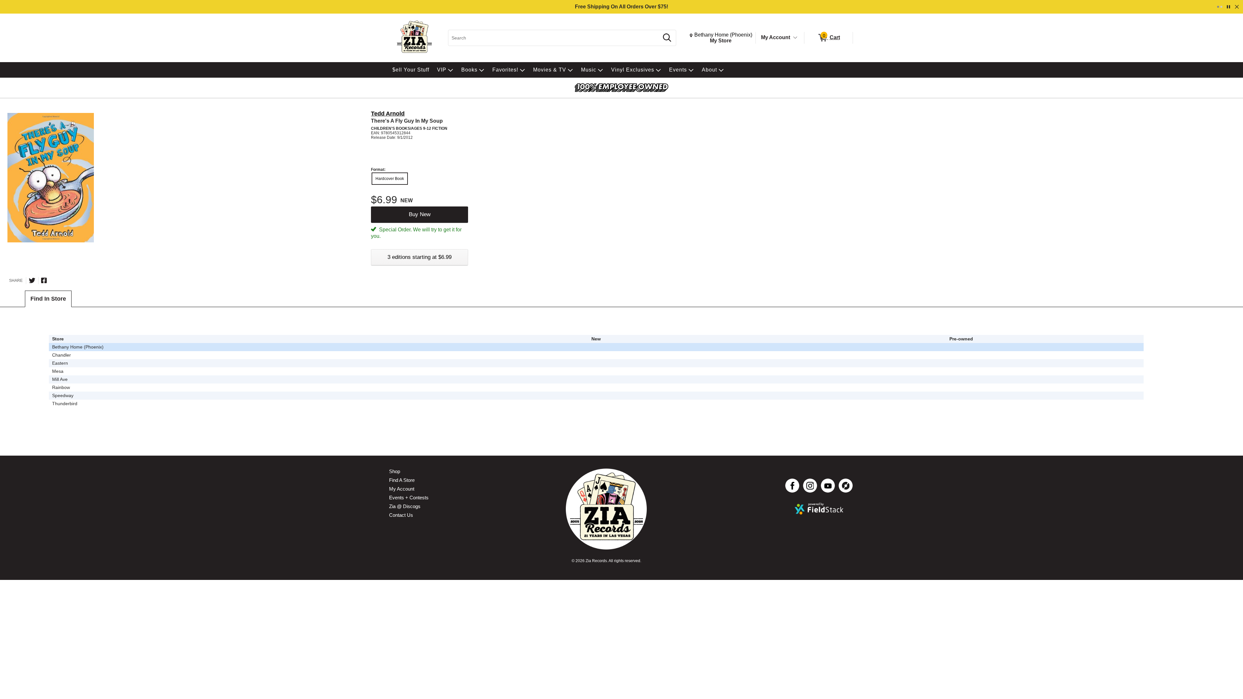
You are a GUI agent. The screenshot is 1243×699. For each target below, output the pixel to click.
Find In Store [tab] (48, 298)
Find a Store (402, 480)
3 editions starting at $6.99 (419, 257)
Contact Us (401, 515)
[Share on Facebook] (44, 280)
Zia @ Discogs (404, 506)
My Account (775, 37)
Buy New (420, 214)
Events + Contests (409, 497)
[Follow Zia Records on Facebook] (792, 485)
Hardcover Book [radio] (389, 178)
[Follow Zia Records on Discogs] (846, 485)
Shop (394, 471)
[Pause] (1228, 7)
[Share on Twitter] (32, 280)
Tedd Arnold (388, 113)
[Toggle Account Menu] (795, 38)
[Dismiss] (1237, 7)
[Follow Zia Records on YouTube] (828, 485)
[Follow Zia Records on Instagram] (810, 485)
